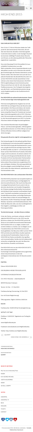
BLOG (2, 403)
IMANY (3, 382)
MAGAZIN (3, 406)
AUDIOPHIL (4, 397)
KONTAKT (3, 412)
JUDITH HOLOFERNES (7, 379)
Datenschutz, (13, 430)
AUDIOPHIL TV (5, 399)
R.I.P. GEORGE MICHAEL (7, 376)
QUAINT (7, 335)
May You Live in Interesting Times (9, 370)
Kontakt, (29, 428)
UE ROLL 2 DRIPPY (6, 385)
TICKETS (3, 409)
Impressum (20, 430)
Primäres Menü (31, 8)
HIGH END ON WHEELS (20, 337)
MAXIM (3, 373)
